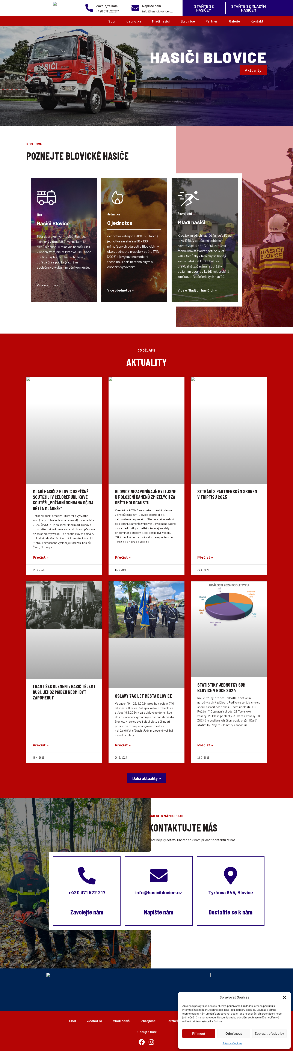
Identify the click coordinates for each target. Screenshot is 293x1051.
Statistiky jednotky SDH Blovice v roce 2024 (221, 687)
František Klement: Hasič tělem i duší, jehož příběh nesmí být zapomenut (64, 691)
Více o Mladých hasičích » (197, 290)
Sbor (112, 21)
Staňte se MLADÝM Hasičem (248, 8)
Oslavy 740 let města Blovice (143, 696)
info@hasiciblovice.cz (158, 892)
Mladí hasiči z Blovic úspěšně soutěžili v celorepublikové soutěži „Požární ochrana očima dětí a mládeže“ (63, 500)
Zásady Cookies (232, 1043)
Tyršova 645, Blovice (230, 892)
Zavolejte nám (107, 6)
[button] (284, 997)
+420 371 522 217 (86, 892)
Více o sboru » (47, 285)
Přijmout (198, 1033)
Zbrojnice (187, 21)
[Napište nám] (135, 8)
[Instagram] (151, 1042)
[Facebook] (141, 1042)
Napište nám (151, 6)
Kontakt (257, 21)
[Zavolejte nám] (89, 8)
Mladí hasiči (161, 21)
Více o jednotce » (120, 290)
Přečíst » (40, 557)
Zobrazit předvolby (269, 1033)
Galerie (234, 21)
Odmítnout (233, 1033)
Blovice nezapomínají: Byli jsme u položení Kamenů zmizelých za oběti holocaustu (145, 497)
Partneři (212, 21)
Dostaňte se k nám (230, 912)
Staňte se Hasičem (204, 8)
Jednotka (133, 21)
